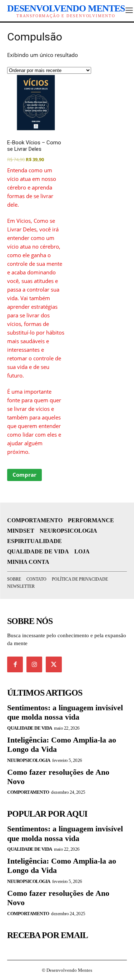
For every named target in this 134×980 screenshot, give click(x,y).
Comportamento (28, 792)
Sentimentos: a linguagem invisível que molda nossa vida (65, 712)
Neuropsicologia (28, 760)
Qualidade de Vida (29, 728)
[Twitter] (53, 664)
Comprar (24, 474)
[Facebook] (15, 664)
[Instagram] (34, 664)
